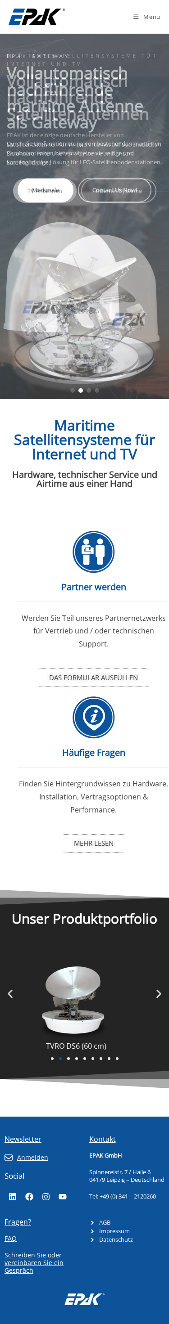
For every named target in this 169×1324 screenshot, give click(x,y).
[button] (72, 390)
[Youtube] (63, 1197)
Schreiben (20, 1255)
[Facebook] (29, 1197)
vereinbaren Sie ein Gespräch (34, 1266)
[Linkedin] (13, 1197)
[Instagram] (46, 1197)
